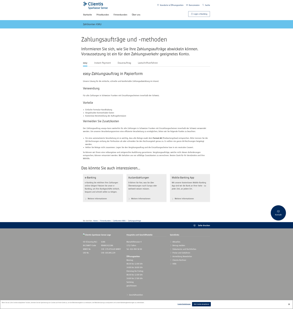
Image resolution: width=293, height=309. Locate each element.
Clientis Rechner (179, 260)
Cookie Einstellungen (184, 304)
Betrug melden (178, 245)
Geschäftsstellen (135, 295)
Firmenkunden (105, 221)
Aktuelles (176, 242)
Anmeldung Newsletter (182, 256)
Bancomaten (194, 5)
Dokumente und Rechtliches (184, 249)
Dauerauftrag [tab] (124, 62)
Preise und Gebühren (181, 253)
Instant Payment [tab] (102, 62)
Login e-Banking (200, 14)
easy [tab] (85, 62)
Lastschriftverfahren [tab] (148, 62)
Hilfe (174, 264)
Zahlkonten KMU (92, 24)
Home (95, 221)
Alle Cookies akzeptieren (201, 304)
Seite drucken (203, 225)
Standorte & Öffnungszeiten (171, 5)
